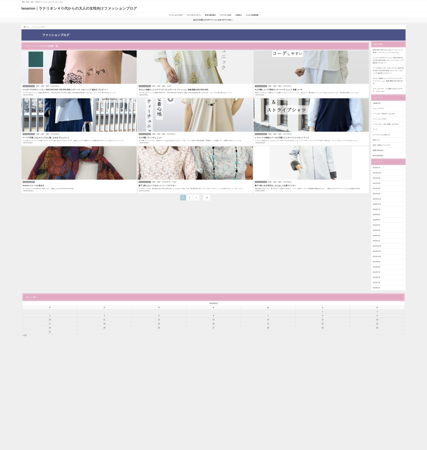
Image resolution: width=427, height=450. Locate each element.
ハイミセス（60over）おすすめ (384, 113)
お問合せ (239, 15)
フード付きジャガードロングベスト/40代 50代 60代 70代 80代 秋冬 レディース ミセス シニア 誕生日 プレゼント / (388, 70)
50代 (37, 86)
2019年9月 (376, 261)
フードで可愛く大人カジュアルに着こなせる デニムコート (46, 137)
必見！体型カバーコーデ (381, 145)
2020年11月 (377, 204)
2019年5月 (376, 277)
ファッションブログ (176, 15)
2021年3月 (376, 188)
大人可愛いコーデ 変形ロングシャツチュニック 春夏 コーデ (278, 89)
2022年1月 (376, 167)
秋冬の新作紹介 (210, 15)
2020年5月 (376, 220)
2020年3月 (376, 230)
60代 (47, 86)
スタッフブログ (378, 108)
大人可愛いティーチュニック (150, 137)
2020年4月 (376, 225)
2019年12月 (377, 246)
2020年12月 (377, 199)
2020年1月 (376, 241)
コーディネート (55, 86)
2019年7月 (376, 272)
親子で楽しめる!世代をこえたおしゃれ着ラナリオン (275, 185)
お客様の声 (377, 103)
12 (207, 197)
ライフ (375, 129)
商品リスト (377, 140)
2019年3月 (376, 282)
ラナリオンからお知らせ (381, 134)
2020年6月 (376, 214)
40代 (42, 86)
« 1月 (24, 335)
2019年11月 (377, 251)
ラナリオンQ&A (225, 15)
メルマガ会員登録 (252, 15)
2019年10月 (377, 256)
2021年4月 (376, 183)
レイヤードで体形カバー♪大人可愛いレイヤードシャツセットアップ (282, 137)
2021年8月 (376, 178)
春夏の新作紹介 (378, 150)
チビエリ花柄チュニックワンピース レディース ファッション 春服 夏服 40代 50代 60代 (173, 89)
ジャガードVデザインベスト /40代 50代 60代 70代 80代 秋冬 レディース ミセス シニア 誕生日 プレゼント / (65, 89)
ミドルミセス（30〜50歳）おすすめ (385, 124)
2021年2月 (376, 193)
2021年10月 (377, 173)
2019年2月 (376, 288)
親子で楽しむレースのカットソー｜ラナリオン (157, 185)
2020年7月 (376, 209)
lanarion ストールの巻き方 (33, 185)
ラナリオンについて (194, 15)
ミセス (169, 86)
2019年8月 (376, 267)
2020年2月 (376, 235)
